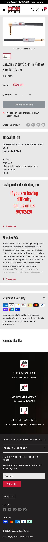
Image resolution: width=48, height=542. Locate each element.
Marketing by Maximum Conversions (18, 536)
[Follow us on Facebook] (4, 509)
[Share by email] (43, 125)
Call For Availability (24, 104)
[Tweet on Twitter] (38, 125)
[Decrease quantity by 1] (16, 94)
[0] (43, 9)
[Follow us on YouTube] (20, 509)
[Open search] (32, 9)
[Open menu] (4, 10)
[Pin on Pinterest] (33, 125)
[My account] (37, 9)
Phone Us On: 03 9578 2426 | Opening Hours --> (24, 2)
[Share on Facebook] (28, 125)
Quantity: (7, 94)
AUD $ (6, 496)
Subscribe (12, 484)
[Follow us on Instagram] (15, 509)
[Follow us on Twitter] (9, 509)
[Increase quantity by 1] (30, 94)
